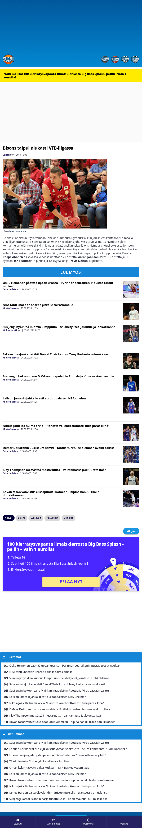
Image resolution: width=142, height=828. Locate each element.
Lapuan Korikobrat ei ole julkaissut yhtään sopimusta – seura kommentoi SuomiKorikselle (68, 749)
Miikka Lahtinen (12, 330)
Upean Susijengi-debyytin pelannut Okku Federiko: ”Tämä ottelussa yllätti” (57, 755)
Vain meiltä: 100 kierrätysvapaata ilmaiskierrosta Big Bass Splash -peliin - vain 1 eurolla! (65, 75)
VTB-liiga (68, 517)
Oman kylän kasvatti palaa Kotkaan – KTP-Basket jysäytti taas (49, 768)
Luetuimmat (15, 734)
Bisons (21, 517)
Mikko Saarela (11, 308)
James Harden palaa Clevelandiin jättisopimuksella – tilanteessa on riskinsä (58, 793)
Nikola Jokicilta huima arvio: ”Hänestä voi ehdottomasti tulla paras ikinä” (56, 426)
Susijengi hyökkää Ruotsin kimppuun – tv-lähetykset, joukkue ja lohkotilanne (59, 327)
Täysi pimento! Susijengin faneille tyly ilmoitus (39, 761)
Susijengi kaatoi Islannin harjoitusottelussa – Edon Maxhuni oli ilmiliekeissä (58, 799)
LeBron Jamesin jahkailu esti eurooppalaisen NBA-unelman (45, 398)
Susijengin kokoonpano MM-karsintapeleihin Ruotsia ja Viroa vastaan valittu (58, 376)
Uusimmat (13, 657)
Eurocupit (36, 517)
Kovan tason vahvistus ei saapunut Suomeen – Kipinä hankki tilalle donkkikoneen (51, 493)
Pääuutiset (52, 517)
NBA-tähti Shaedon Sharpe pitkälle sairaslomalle (38, 305)
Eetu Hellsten (10, 289)
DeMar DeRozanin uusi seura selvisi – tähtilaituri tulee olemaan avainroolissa (58, 448)
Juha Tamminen (17, 230)
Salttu (6, 154)
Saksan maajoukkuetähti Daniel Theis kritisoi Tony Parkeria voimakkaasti (56, 354)
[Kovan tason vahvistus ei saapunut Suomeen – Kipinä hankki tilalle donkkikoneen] (131, 498)
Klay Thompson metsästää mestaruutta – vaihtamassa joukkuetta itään (54, 470)
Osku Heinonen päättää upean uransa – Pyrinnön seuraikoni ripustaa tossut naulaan (58, 284)
